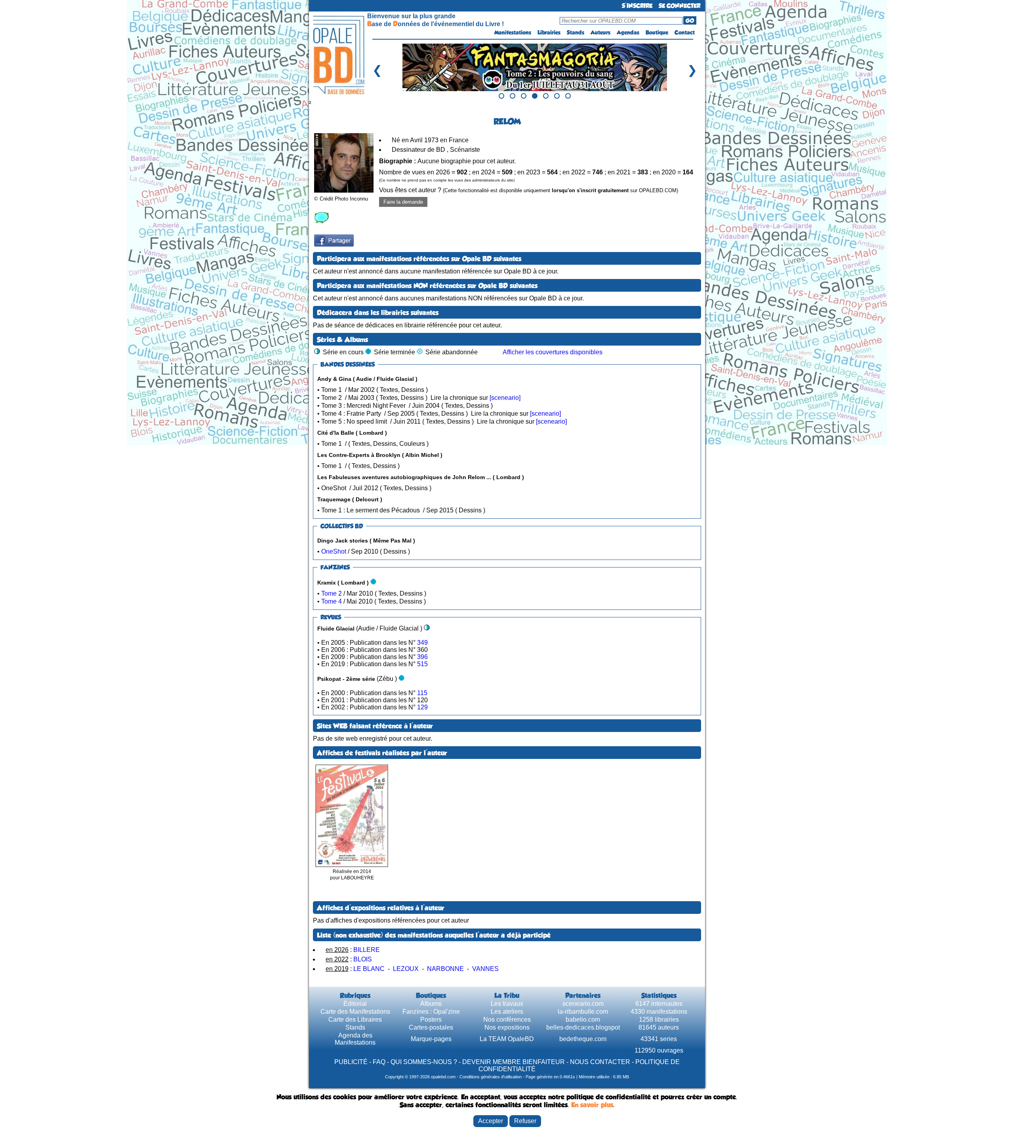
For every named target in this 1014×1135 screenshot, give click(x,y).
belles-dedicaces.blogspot (583, 1027)
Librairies (548, 32)
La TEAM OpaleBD (507, 1039)
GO (690, 20)
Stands (575, 32)
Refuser (525, 1121)
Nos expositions (507, 1027)
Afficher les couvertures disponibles (552, 352)
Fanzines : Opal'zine (431, 1011)
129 (422, 707)
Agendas (628, 32)
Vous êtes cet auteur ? (528, 190)
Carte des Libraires (355, 1019)
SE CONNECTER (679, 5)
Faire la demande (403, 202)
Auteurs (600, 32)
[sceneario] (505, 397)
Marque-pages (431, 1039)
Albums (431, 1003)
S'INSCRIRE (637, 5)
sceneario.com (583, 1003)
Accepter (490, 1121)
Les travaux (507, 1003)
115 (422, 693)
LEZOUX (406, 968)
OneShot (333, 551)
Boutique (657, 32)
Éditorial (355, 1003)
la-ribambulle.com (583, 1011)
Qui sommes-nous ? (424, 1062)
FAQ (379, 1062)
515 (422, 664)
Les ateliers (507, 1011)
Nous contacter (600, 1062)
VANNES (485, 968)
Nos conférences (507, 1019)
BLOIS (362, 959)
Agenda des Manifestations (355, 1039)
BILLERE (366, 949)
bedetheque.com (582, 1039)
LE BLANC (369, 968)
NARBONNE (445, 968)
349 (422, 642)
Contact (685, 32)
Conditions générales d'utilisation (490, 1076)
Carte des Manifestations (355, 1011)
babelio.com (583, 1019)
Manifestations (512, 32)
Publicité (351, 1062)
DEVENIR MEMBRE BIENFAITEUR (513, 1062)
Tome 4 (331, 601)
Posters (431, 1019)
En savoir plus (592, 1105)
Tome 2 (331, 593)
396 (422, 656)
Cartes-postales (431, 1027)
